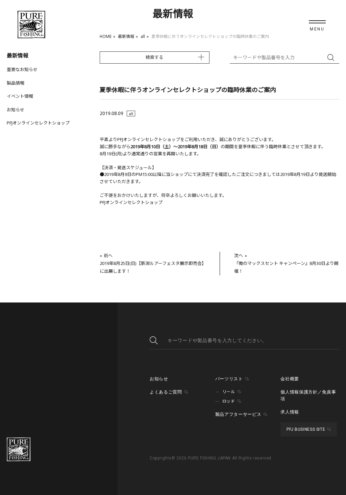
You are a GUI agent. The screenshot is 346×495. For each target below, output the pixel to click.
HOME (106, 36)
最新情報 (126, 36)
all (143, 36)
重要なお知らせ (22, 69)
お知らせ (15, 110)
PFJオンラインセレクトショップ (38, 123)
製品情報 (15, 83)
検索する (154, 57)
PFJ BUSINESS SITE (306, 429)
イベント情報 (20, 96)
